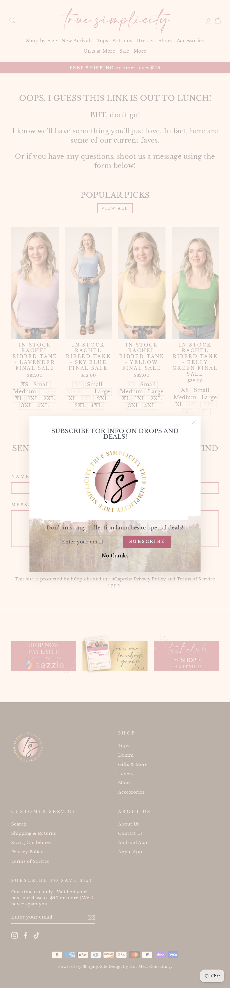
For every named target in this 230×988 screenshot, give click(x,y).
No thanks (115, 556)
